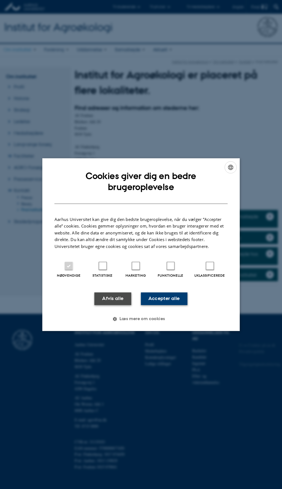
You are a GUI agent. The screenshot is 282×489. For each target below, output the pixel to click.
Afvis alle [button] (112, 299)
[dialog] (141, 244)
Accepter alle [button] (164, 299)
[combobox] (230, 167)
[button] (141, 318)
